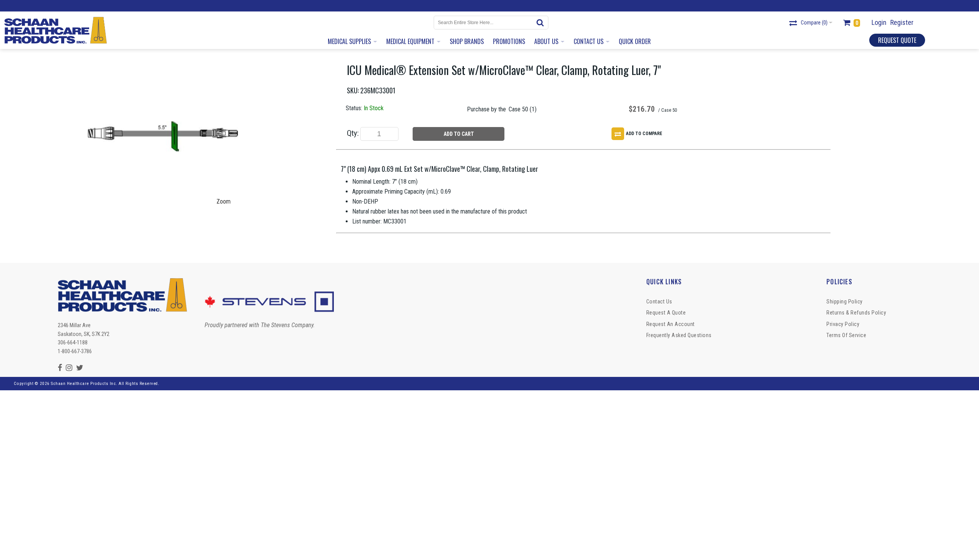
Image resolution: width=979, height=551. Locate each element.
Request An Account (670, 324)
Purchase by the (486, 109)
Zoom (223, 201)
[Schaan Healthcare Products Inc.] (55, 30)
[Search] (541, 22)
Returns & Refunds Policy (856, 313)
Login (879, 22)
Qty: (353, 133)
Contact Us (659, 301)
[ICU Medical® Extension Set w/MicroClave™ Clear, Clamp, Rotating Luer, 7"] (163, 65)
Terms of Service (846, 335)
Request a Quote (666, 313)
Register (902, 22)
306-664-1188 (73, 342)
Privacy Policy (842, 324)
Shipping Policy (844, 301)
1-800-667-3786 (75, 351)
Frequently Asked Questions (679, 335)
